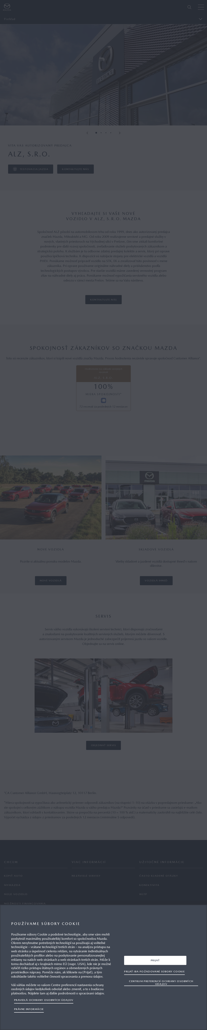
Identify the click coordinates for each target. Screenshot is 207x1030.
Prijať (155, 960)
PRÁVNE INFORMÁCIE (29, 1009)
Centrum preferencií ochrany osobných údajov (161, 982)
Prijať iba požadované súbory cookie (154, 971)
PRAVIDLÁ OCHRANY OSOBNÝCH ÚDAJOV (43, 999)
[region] (103, 967)
